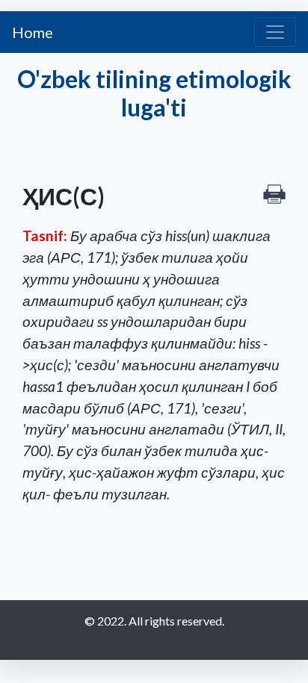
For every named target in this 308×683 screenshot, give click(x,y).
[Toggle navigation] (275, 32)
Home (32, 32)
